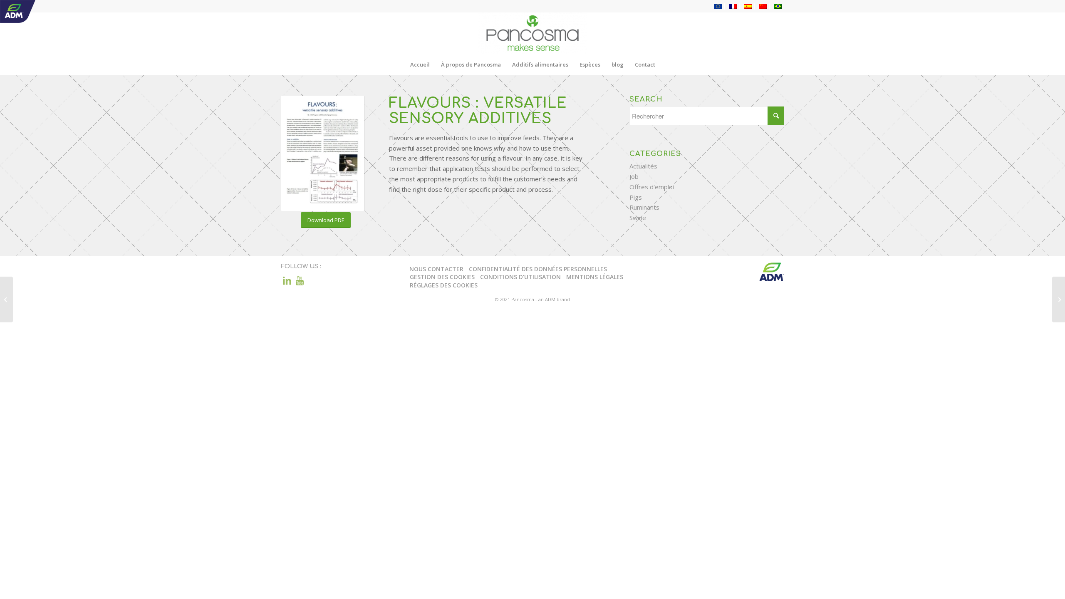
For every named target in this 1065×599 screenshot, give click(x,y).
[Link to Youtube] (299, 280)
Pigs (635, 197)
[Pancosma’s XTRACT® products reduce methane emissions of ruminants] (1058, 299)
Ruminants (644, 207)
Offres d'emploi (651, 187)
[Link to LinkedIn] (287, 280)
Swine (637, 217)
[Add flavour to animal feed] (6, 299)
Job (634, 176)
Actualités (643, 166)
